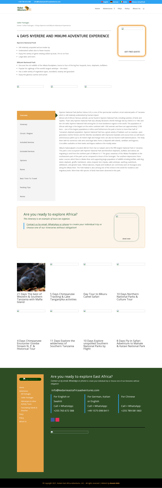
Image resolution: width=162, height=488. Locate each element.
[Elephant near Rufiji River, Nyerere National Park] (64, 87)
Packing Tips (25, 187)
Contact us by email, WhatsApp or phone (48, 224)
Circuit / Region (26, 133)
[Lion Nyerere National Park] (98, 87)
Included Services (27, 142)
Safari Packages (23, 23)
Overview (23, 115)
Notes (22, 196)
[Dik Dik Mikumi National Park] (30, 87)
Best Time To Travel (28, 178)
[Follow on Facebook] (53, 420)
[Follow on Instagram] (57, 420)
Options (23, 160)
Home (97, 9)
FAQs (120, 9)
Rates (22, 169)
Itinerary (23, 124)
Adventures (107, 9)
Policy (127, 9)
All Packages (26, 394)
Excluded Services (27, 151)
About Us (136, 9)
